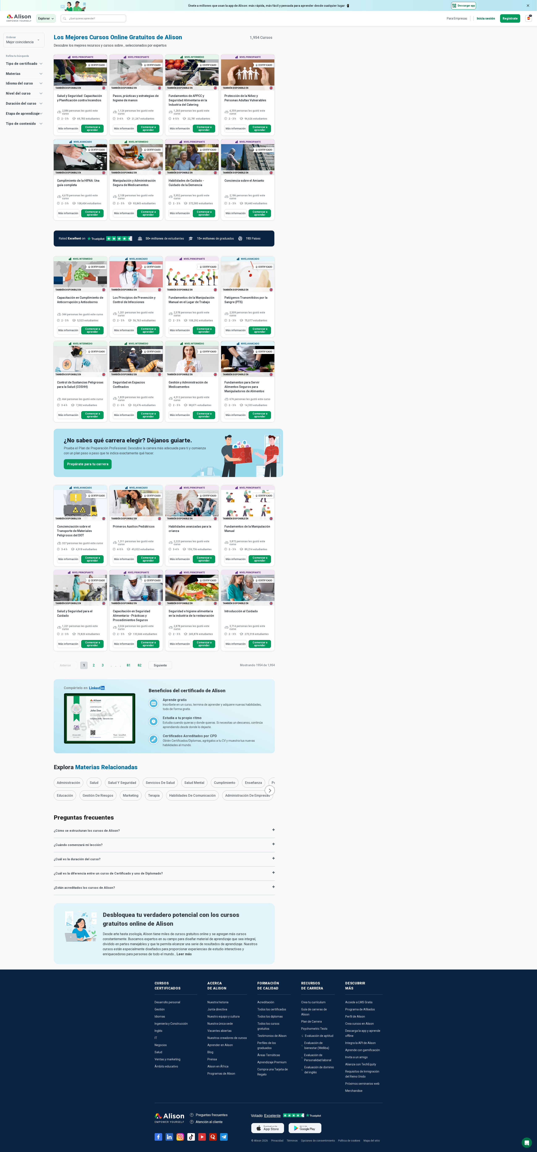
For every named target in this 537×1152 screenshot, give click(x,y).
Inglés (158, 1030)
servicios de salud (160, 783)
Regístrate (510, 18)
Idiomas (160, 1016)
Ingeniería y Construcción (171, 1023)
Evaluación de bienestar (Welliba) (316, 1045)
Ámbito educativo (166, 1066)
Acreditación (265, 1002)
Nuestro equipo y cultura (223, 1016)
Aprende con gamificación (362, 1050)
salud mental (194, 783)
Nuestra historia (217, 1002)
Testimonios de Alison (272, 1035)
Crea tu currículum (313, 1002)
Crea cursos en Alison (359, 1023)
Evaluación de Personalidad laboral (317, 1057)
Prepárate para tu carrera (87, 464)
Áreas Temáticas (268, 1055)
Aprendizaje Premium (272, 1062)
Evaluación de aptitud (319, 1035)
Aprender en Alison (220, 1045)
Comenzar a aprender (92, 129)
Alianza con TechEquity (360, 1064)
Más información (68, 128)
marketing (130, 796)
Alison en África (217, 1066)
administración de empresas (247, 796)
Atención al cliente (209, 1122)
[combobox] (22, 40)
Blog (210, 1052)
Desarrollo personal (167, 1002)
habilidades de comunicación (192, 796)
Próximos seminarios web (362, 1083)
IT (156, 1038)
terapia (154, 796)
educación (65, 796)
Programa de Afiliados (360, 1009)
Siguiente (160, 665)
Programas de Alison (221, 1073)
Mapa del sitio (372, 1140)
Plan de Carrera (311, 1021)
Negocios (161, 1045)
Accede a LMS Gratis (359, 1002)
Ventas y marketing (167, 1059)
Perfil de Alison (355, 1016)
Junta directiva (217, 1009)
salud (94, 783)
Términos (292, 1140)
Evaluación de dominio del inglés (319, 1070)
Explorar (44, 18)
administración (68, 783)
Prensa (212, 1059)
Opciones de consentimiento (318, 1140)
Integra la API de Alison (360, 1043)
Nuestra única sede (220, 1023)
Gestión (160, 1009)
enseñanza (253, 783)
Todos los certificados (271, 1009)
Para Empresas (457, 18)
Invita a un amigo (356, 1057)
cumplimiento (224, 783)
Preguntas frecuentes (212, 1115)
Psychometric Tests (314, 1028)
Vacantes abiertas (219, 1030)
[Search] (65, 18)
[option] (68, 783)
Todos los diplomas (270, 1016)
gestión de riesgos (98, 796)
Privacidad (277, 1140)
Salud (158, 1052)
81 (128, 665)
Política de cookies (349, 1140)
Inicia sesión (486, 18)
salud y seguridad (122, 783)
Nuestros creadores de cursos (227, 1038)
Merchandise (353, 1090)
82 (139, 665)
